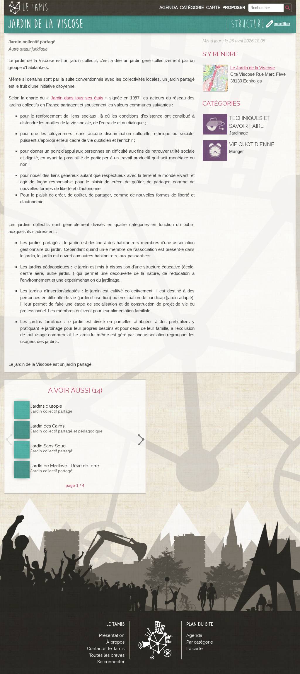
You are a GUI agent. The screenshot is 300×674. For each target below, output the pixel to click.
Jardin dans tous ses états (77, 97)
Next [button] (141, 439)
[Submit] (288, 8)
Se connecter (111, 661)
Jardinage (238, 132)
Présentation (112, 635)
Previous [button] (9, 439)
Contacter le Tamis (106, 648)
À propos (115, 642)
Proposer (233, 7)
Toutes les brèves (107, 655)
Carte (213, 7)
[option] (75, 439)
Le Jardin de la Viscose (252, 67)
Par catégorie (199, 642)
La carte (194, 648)
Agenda (168, 7)
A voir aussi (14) (75, 390)
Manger (236, 151)
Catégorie (192, 7)
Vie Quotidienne (251, 144)
